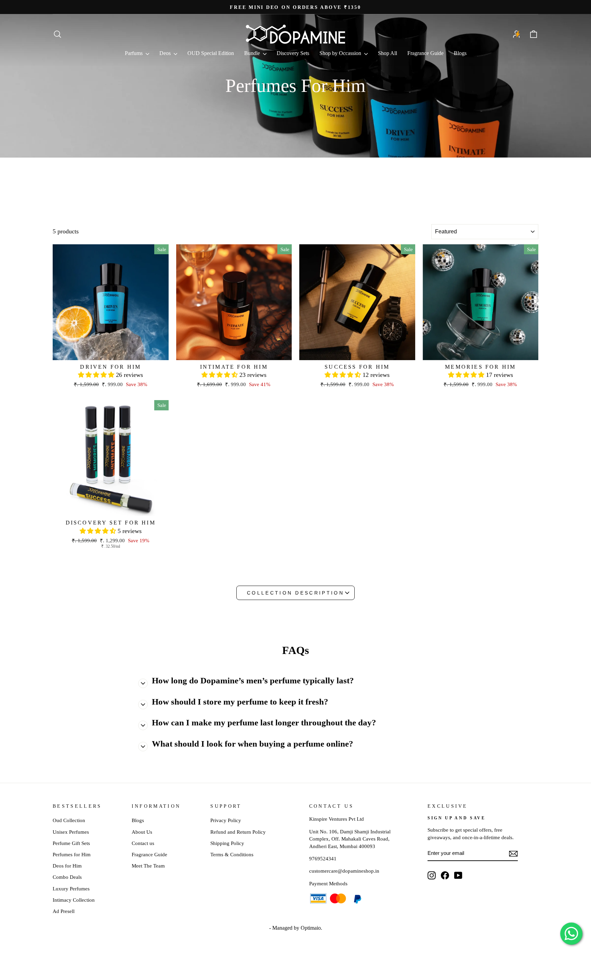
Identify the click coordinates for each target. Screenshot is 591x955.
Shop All (387, 53)
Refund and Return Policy (238, 832)
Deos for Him (67, 866)
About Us (142, 832)
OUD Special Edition (210, 53)
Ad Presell (64, 911)
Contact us (143, 843)
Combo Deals (67, 877)
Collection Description (295, 593)
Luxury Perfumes (71, 888)
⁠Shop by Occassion (341, 53)
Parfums (134, 53)
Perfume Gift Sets (71, 843)
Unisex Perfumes (71, 832)
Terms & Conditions (231, 854)
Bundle (252, 53)
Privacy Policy (225, 820)
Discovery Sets (293, 53)
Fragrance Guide (425, 53)
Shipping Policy (227, 843)
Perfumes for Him (72, 854)
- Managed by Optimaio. (295, 928)
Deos (165, 53)
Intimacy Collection (74, 900)
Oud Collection (69, 820)
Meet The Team (148, 866)
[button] (97, 374)
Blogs (460, 53)
